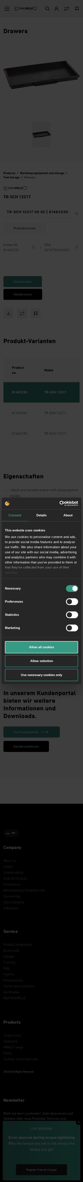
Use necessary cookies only (41, 675)
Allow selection (41, 661)
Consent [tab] (15, 515)
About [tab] (68, 515)
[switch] (72, 601)
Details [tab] (41, 515)
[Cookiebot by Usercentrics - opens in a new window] (59, 503)
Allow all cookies (41, 647)
